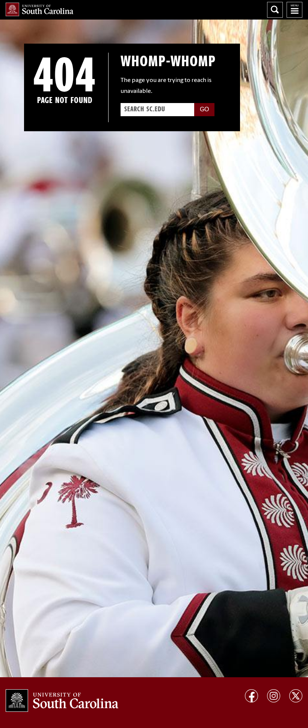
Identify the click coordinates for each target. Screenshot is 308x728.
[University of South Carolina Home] (39, 9)
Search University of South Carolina (275, 10)
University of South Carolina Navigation (294, 10)
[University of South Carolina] (62, 700)
